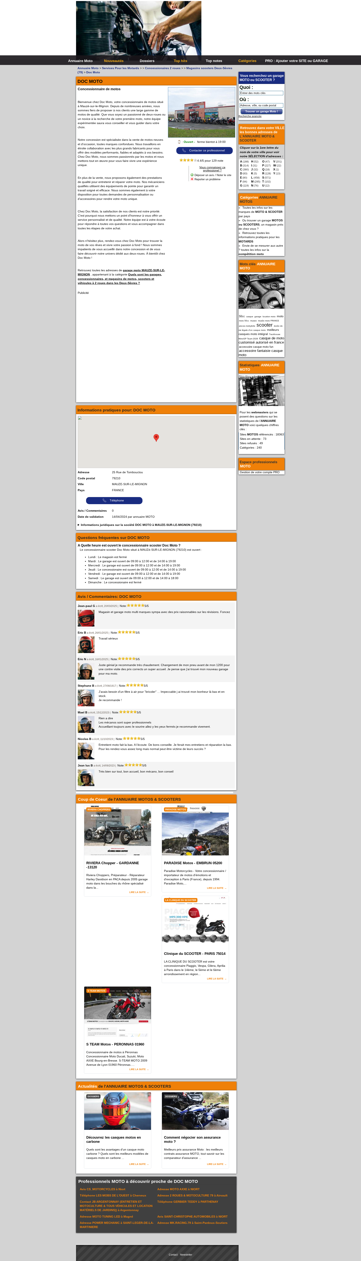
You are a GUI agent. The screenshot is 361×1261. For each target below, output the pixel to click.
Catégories (247, 61)
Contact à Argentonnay (116, 1206)
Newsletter (186, 1254)
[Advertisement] (243, 31)
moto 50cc (244, 321)
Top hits (180, 61)
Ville (81, 484)
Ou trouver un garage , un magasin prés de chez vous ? (261, 224)
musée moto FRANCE (268, 321)
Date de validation (91, 516)
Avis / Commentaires (92, 510)
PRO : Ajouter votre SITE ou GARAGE (281, 61)
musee (253, 321)
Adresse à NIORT (178, 1189)
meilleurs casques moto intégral (259, 332)
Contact (173, 1254)
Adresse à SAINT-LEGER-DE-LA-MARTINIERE (117, 1225)
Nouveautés (113, 61)
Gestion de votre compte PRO (260, 472)
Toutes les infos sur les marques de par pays (260, 212)
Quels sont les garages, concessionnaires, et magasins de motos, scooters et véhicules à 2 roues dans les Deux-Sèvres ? (120, 278)
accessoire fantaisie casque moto (261, 353)
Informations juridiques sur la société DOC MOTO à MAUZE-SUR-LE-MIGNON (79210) (141, 524)
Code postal (86, 478)
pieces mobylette (247, 326)
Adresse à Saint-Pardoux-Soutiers (192, 1222)
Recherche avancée (250, 116)
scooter (265, 325)
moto (280, 316)
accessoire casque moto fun (256, 346)
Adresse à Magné (106, 1216)
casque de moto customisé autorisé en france (261, 340)
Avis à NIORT (192, 1216)
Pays (81, 490)
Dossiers (147, 61)
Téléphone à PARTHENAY (187, 1201)
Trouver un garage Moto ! (261, 111)
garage (257, 316)
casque (249, 316)
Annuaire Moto (80, 61)
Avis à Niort (102, 1189)
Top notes (214, 61)
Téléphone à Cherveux (113, 1195)
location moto (269, 316)
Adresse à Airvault (192, 1195)
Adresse (83, 472)
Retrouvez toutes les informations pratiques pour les (259, 237)
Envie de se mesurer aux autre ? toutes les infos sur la (261, 250)
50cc (242, 316)
